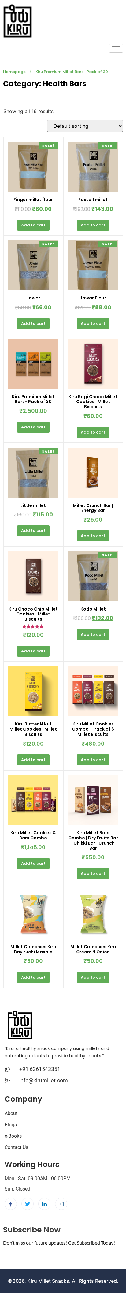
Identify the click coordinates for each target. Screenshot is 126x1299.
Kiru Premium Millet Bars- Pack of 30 (71, 72)
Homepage (14, 72)
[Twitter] (27, 1204)
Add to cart (33, 225)
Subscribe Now (32, 1229)
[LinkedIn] (44, 1204)
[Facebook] (11, 1204)
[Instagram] (61, 1204)
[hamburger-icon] (116, 48)
